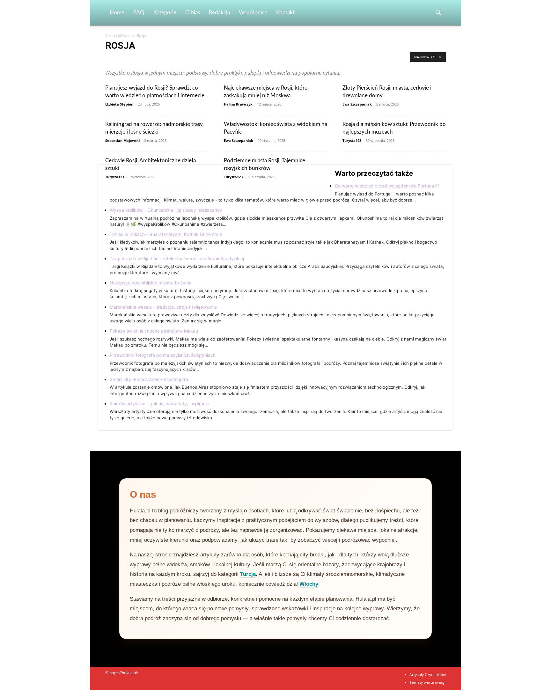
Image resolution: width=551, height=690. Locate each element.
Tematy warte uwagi (427, 682)
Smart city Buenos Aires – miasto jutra (149, 379)
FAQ (138, 12)
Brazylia (253, 58)
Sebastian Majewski (122, 140)
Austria (234, 58)
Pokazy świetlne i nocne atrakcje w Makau (154, 331)
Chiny (271, 58)
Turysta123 (351, 140)
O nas (192, 12)
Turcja (248, 574)
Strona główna (118, 35)
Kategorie (164, 12)
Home (117, 12)
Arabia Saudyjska (122, 58)
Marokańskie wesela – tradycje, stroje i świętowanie (163, 307)
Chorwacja (291, 58)
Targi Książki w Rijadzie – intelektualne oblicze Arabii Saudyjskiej (177, 258)
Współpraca (253, 12)
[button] (438, 13)
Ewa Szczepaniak (357, 104)
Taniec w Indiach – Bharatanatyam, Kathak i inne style (166, 234)
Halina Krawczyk (238, 104)
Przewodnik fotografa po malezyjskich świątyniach (163, 355)
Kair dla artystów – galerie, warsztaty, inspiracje (159, 403)
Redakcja (219, 12)
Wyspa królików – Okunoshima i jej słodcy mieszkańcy (166, 210)
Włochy (308, 584)
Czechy (312, 58)
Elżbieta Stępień (119, 104)
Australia (215, 58)
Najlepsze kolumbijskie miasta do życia (150, 282)
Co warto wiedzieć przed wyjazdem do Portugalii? (387, 185)
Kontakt (285, 12)
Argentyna (151, 58)
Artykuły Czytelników (183, 58)
